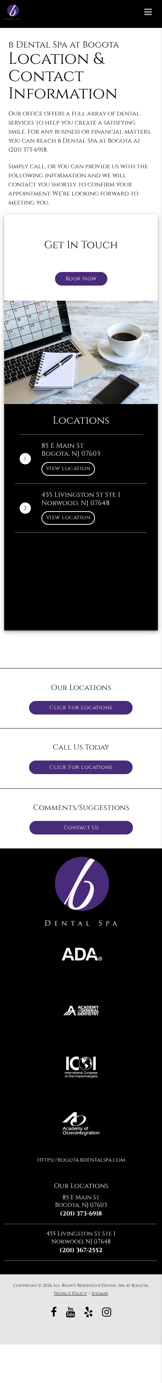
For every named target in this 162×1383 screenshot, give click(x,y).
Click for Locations (80, 707)
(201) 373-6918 (81, 1213)
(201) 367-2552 (81, 1250)
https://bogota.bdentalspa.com (81, 1159)
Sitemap (100, 1293)
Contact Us (81, 827)
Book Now (81, 278)
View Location (68, 468)
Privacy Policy (70, 1293)
